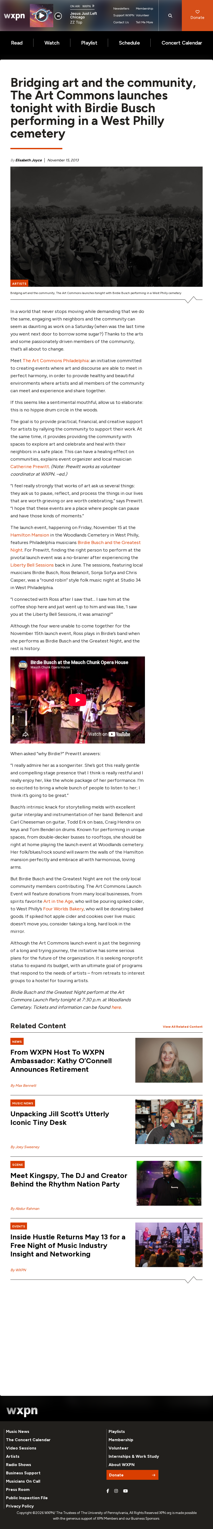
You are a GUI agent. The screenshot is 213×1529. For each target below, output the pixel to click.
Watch (51, 43)
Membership (144, 8)
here (116, 1007)
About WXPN (122, 1464)
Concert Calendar (182, 43)
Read (17, 43)
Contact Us (121, 22)
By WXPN (18, 1270)
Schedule (129, 43)
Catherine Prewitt (29, 466)
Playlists (117, 1431)
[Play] (41, 16)
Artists (12, 1456)
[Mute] (58, 16)
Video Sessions (21, 1448)
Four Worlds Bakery (63, 909)
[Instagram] (116, 1491)
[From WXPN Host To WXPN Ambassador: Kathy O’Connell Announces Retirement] (169, 1060)
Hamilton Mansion (29, 535)
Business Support (23, 1472)
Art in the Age (58, 901)
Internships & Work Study (134, 1456)
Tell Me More (144, 22)
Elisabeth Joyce (28, 160)
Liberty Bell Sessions (32, 565)
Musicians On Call (23, 1481)
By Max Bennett (23, 1085)
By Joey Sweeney (24, 1147)
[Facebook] (107, 1491)
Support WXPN (123, 15)
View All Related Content (183, 1026)
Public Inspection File (27, 1497)
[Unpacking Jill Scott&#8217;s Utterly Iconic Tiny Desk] (169, 1121)
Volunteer (142, 15)
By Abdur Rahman (24, 1208)
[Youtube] (125, 1491)
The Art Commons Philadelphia (56, 360)
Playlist (89, 43)
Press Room (18, 1489)
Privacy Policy (20, 1506)
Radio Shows (18, 1464)
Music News (17, 1431)
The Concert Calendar (28, 1439)
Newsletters (121, 8)
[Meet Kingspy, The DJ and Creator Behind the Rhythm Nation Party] (169, 1183)
